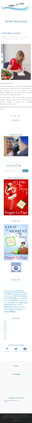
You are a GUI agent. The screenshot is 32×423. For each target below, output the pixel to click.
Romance (19, 306)
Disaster (16, 296)
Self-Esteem (10, 308)
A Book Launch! (11, 33)
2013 (5, 329)
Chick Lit (19, 291)
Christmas (23, 293)
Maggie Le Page (14, 415)
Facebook (7, 351)
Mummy (11, 304)
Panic (21, 304)
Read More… (16, 120)
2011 (5, 334)
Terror (24, 308)
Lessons (17, 302)
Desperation (10, 296)
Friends (5, 300)
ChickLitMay (7, 293)
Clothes (5, 294)
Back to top (16, 420)
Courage (21, 294)
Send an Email (25, 351)
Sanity (5, 308)
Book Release (11, 291)
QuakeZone (8, 306)
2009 (5, 338)
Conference (10, 294)
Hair (19, 300)
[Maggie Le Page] (16, 7)
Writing (12, 311)
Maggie (5, 37)
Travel (11, 309)
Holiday (8, 302)
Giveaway (14, 300)
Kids (13, 302)
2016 (5, 323)
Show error (6, 401)
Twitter (16, 351)
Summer (20, 308)
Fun (8, 300)
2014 (5, 327)
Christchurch (16, 293)
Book (5, 291)
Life (21, 302)
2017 (5, 321)
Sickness (16, 308)
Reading (15, 306)
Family (24, 298)
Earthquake (23, 296)
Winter (14, 309)
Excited (12, 298)
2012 (5, 331)
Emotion (6, 298)
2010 (5, 336)
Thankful (6, 309)
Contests (16, 294)
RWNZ (24, 306)
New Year (16, 304)
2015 (5, 325)
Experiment (18, 298)
